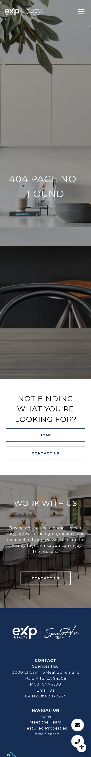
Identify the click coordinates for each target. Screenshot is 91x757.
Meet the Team (45, 722)
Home (45, 435)
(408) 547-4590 (45, 684)
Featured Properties (45, 728)
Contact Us (46, 453)
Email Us (45, 690)
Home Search (46, 734)
